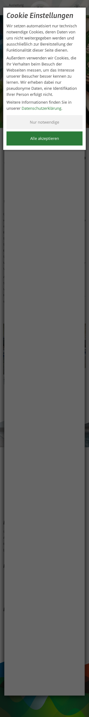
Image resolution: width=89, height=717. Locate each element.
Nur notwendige (44, 122)
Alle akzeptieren (44, 138)
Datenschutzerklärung (41, 108)
